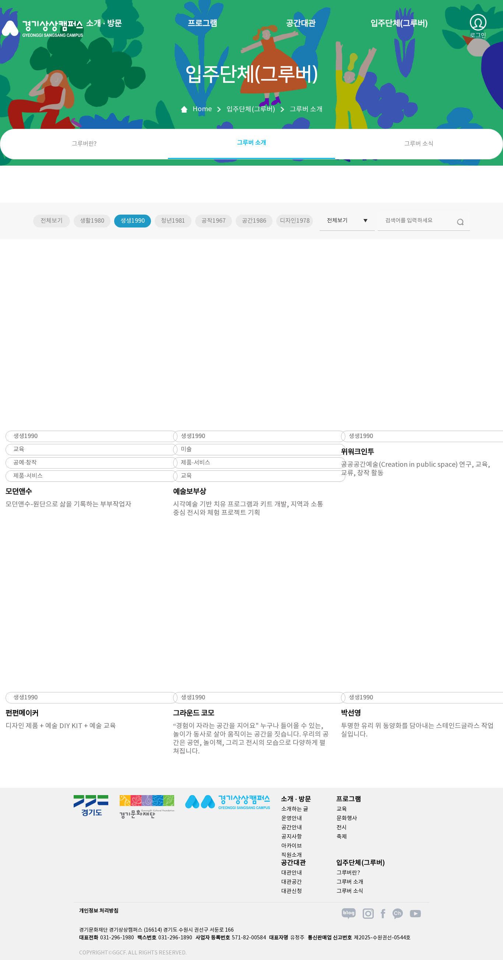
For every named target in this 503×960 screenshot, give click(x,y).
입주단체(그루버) (399, 23)
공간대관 (301, 23)
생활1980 (92, 221)
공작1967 (213, 221)
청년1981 (173, 221)
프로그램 (202, 23)
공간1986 (254, 221)
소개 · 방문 (104, 23)
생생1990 (132, 221)
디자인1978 (295, 221)
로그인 (478, 35)
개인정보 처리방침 (99, 911)
